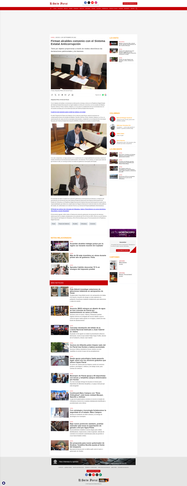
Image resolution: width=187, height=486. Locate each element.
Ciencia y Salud (113, 8)
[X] (89, 2)
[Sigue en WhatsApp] (103, 95)
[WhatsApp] (59, 95)
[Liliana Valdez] (112, 134)
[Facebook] (85, 2)
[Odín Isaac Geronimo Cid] (112, 127)
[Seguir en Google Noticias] (105, 95)
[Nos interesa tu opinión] (93, 461)
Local (55, 8)
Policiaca (60, 8)
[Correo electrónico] (65, 95)
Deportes (126, 8)
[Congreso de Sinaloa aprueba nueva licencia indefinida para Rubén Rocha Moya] (114, 161)
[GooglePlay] (100, 474)
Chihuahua (84, 223)
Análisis (82, 8)
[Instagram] (96, 2)
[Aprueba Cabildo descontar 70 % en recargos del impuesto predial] (60, 269)
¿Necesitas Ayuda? (93, 471)
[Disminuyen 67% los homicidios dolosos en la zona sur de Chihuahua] (114, 176)
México (66, 8)
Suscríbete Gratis (123, 250)
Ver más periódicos (130, 3)
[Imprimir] (72, 95)
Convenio (92, 223)
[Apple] (97, 474)
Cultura (98, 8)
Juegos (132, 8)
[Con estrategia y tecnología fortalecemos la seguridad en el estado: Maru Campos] (60, 413)
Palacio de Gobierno (64, 223)
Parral (53, 223)
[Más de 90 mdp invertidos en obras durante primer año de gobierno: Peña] (60, 258)
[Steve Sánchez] (112, 142)
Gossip (93, 8)
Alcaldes (75, 223)
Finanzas (76, 8)
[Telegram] (62, 95)
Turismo (121, 8)
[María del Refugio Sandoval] (112, 119)
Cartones (87, 8)
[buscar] (136, 8)
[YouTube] (92, 2)
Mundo (70, 8)
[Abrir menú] (51, 9)
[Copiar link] (69, 95)
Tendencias (105, 8)
